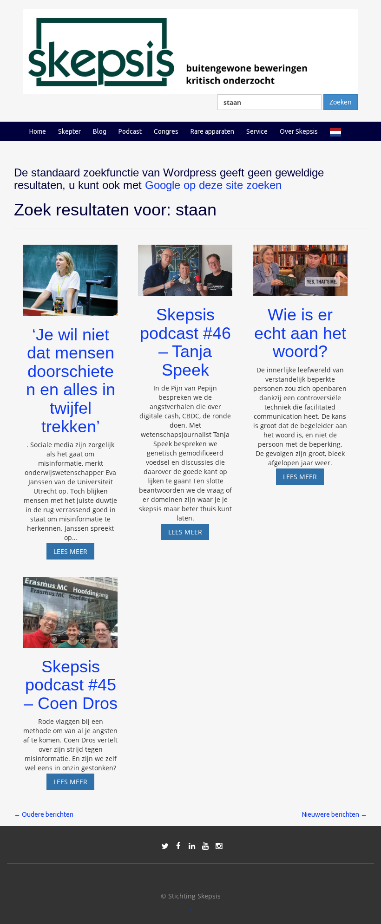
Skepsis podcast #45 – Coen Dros (71, 685)
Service (257, 131)
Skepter (69, 131)
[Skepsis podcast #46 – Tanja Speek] (185, 266)
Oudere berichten (43, 814)
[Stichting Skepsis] (190, 51)
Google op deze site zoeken (213, 185)
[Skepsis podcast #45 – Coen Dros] (70, 608)
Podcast (130, 131)
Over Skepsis (299, 131)
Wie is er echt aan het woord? (300, 333)
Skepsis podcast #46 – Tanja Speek (185, 342)
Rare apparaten (212, 131)
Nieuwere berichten (334, 814)
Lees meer (73, 553)
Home (37, 131)
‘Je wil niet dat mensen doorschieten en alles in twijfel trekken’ (70, 380)
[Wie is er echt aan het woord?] (300, 266)
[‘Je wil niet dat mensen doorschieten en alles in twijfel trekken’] (70, 276)
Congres (166, 131)
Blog (99, 131)
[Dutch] (335, 131)
